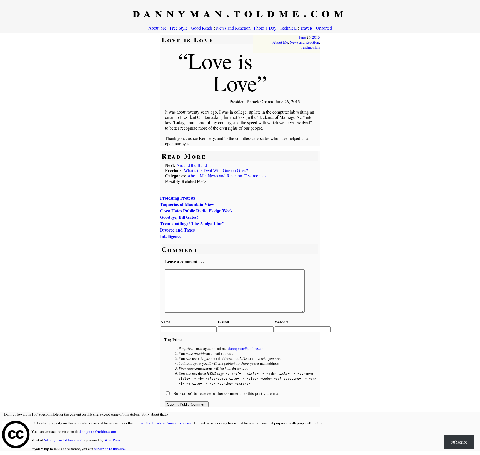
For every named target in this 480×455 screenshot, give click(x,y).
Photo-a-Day (265, 28)
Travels (306, 28)
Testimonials (310, 47)
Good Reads (202, 28)
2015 (316, 37)
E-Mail (223, 322)
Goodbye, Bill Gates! (179, 217)
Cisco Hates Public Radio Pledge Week (196, 210)
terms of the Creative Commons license (163, 422)
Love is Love (187, 39)
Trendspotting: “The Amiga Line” (192, 223)
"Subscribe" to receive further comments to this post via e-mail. (227, 393)
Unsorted (324, 28)
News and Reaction (233, 28)
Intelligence (170, 236)
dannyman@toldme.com (246, 348)
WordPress (112, 440)
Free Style (179, 28)
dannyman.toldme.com (240, 12)
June (302, 37)
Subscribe (459, 442)
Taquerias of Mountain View (187, 204)
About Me (157, 28)
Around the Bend (191, 165)
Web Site (281, 322)
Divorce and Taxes (177, 230)
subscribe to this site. (110, 448)
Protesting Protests (177, 198)
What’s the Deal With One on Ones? (216, 170)
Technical (288, 28)
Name (165, 322)
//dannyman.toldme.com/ (63, 440)
